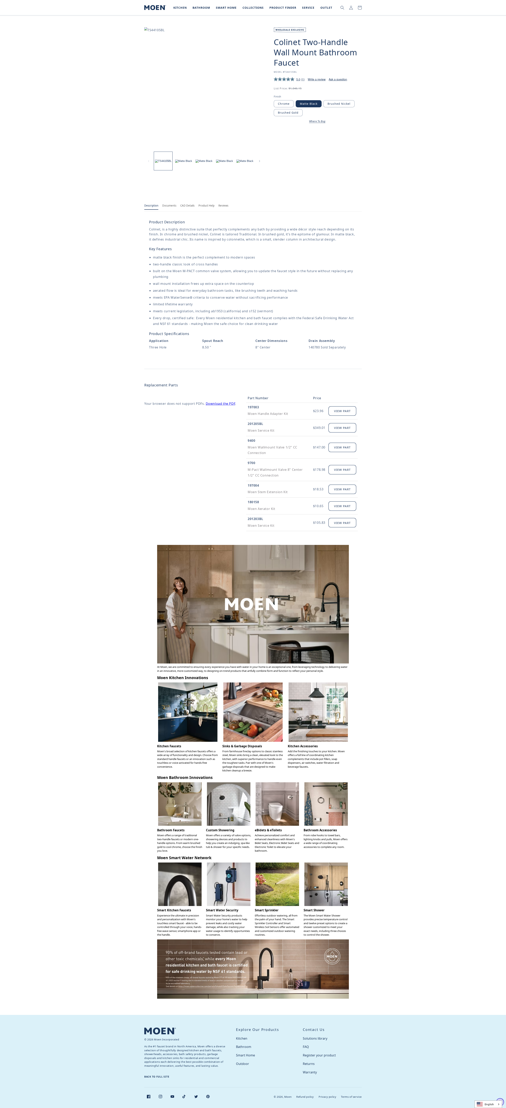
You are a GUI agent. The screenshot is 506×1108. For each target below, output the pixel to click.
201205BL (255, 424)
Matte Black (308, 104)
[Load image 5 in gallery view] (245, 161)
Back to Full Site (156, 1076)
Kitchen (241, 1038)
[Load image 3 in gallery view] (204, 161)
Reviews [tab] (223, 205)
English (489, 1104)
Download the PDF (220, 403)
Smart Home (245, 1055)
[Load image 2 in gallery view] (183, 161)
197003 (253, 407)
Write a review (317, 79)
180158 (253, 502)
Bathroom (243, 1047)
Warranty (310, 1072)
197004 (253, 485)
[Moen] (160, 1031)
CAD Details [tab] (187, 205)
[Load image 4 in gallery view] (224, 161)
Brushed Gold (288, 112)
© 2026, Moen (283, 1097)
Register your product (319, 1055)
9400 (251, 440)
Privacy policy (327, 1097)
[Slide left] (148, 161)
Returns (309, 1064)
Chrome (284, 104)
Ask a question (338, 79)
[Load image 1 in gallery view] (163, 161)
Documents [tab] (169, 205)
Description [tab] (151, 205)
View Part (342, 411)
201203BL (255, 519)
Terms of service (351, 1097)
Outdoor (242, 1064)
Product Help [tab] (206, 205)
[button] (179, 7)
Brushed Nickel (339, 104)
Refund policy (305, 1097)
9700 (251, 463)
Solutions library (315, 1038)
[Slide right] (259, 161)
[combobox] (488, 1104)
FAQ (306, 1047)
